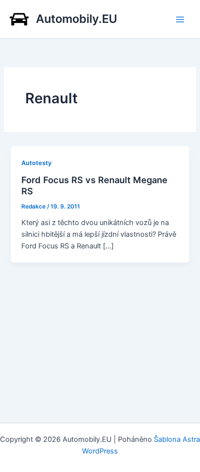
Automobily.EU (76, 19)
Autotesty (36, 163)
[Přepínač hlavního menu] (180, 19)
